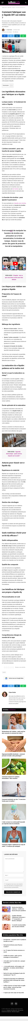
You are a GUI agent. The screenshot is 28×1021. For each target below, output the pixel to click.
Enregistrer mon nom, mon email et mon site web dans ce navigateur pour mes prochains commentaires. (13, 885)
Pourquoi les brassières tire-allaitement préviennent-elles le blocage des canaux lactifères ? (14, 980)
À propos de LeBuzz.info (12, 1010)
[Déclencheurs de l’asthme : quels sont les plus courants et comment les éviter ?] (14, 721)
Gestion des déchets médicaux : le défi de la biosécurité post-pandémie (19, 909)
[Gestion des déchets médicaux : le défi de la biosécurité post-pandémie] (6, 909)
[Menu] (3, 2)
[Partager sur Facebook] (5, 35)
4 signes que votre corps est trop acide (14, 992)
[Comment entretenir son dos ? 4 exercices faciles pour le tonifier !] (14, 789)
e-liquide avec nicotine (20, 203)
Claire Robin (9, 29)
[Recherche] (25, 2)
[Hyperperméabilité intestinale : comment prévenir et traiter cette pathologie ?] (14, 744)
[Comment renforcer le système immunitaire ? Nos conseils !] (14, 767)
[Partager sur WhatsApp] (23, 35)
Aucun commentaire (7, 32)
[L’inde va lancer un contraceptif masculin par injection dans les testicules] (14, 812)
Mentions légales (15, 1011)
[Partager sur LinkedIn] (17, 35)
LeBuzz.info (4, 7)
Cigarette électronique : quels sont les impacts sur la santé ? (14, 454)
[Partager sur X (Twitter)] (11, 35)
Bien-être (9, 7)
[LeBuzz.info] (14, 2)
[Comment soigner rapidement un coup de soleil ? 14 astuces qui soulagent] (14, 835)
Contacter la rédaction (6, 1011)
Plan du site (20, 1010)
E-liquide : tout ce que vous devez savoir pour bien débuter (14, 277)
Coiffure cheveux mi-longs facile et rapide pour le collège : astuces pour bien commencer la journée (14, 987)
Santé (13, 7)
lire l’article (15, 189)
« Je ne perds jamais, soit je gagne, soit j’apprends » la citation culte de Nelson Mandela (14, 968)
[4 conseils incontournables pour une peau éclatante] (6, 927)
